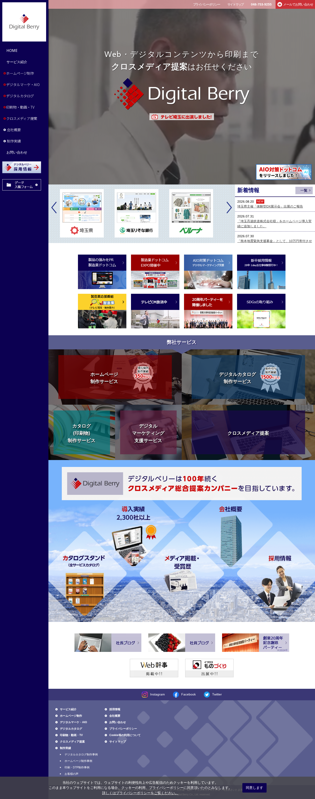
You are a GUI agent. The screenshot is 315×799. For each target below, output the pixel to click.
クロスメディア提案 (21, 118)
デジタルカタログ (20, 95)
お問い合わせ (16, 152)
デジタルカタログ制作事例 (81, 754)
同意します (254, 788)
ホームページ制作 (20, 73)
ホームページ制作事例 (78, 761)
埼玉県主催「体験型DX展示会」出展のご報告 (270, 206)
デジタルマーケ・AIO (23, 84)
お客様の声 (71, 773)
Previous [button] (54, 208)
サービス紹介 (16, 61)
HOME (12, 50)
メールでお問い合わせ (298, 4)
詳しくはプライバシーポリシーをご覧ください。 (140, 793)
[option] (87, 213)
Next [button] (229, 208)
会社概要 (14, 129)
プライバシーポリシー (206, 4)
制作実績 (14, 140)
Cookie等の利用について (125, 735)
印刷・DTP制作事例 (77, 767)
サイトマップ (235, 4)
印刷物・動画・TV (20, 107)
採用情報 (114, 709)
